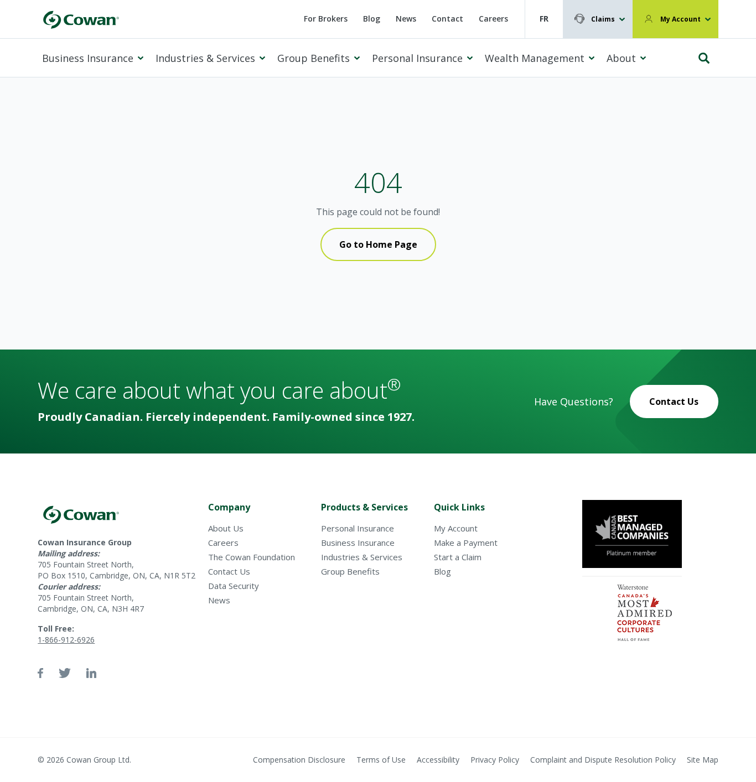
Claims (603, 19)
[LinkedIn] (91, 673)
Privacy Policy (494, 759)
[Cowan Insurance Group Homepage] (81, 19)
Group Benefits (313, 58)
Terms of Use (381, 759)
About (621, 58)
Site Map (702, 759)
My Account (680, 19)
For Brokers (326, 18)
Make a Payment (466, 542)
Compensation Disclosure (299, 759)
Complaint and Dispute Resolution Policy (603, 759)
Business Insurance (87, 58)
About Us (226, 528)
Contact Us (673, 401)
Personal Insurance (417, 58)
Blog (371, 18)
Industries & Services (205, 58)
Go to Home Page (378, 244)
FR (544, 18)
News (406, 18)
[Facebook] (40, 673)
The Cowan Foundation (251, 556)
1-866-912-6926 (66, 639)
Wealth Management (534, 58)
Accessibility (438, 759)
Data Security (233, 585)
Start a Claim (457, 556)
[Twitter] (65, 673)
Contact (447, 18)
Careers (493, 18)
